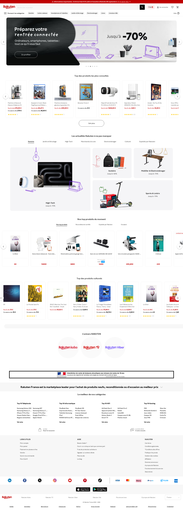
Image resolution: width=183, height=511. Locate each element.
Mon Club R (24, 459)
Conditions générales (152, 446)
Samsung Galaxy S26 (24, 408)
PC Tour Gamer (80, 410)
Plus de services (121, 497)
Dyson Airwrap (95, 506)
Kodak (120, 410)
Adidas (11, 506)
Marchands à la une (88, 141)
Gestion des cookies (151, 456)
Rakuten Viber (73, 497)
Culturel (128, 141)
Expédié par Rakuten (147, 141)
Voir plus (91, 123)
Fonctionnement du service (154, 468)
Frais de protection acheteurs (87, 449)
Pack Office (79, 415)
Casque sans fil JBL (124, 415)
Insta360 (121, 413)
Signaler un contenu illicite (85, 452)
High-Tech (69, 141)
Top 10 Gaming (149, 403)
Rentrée (31, 141)
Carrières (148, 443)
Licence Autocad (81, 413)
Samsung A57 (37, 408)
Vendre (22, 452)
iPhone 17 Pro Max (23, 413)
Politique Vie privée (151, 452)
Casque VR (147, 415)
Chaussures (62, 506)
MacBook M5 (79, 408)
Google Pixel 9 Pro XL (40, 415)
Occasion (124, 224)
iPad (60, 415)
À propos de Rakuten (148, 497)
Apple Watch (37, 417)
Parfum (78, 506)
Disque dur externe (82, 417)
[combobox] (78, 7)
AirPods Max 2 (107, 408)
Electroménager (110, 141)
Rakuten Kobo (26, 497)
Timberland (170, 506)
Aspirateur (27, 506)
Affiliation (148, 459)
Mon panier (24, 446)
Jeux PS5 (147, 417)
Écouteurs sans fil (108, 413)
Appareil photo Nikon (109, 410)
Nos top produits (61, 224)
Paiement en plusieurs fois (28, 449)
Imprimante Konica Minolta (67, 410)
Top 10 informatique (67, 403)
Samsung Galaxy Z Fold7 (41, 410)
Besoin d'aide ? (82, 443)
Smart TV (105, 417)
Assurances (148, 472)
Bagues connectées (23, 417)
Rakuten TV (49, 497)
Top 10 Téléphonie (24, 403)
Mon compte (24, 443)
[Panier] (177, 7)
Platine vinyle (122, 417)
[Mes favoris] (172, 7)
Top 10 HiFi (106, 403)
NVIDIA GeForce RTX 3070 (67, 417)
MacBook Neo (64, 408)
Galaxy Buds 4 (107, 415)
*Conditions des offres (152, 449)
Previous (4, 41)
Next (179, 41)
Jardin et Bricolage (50, 141)
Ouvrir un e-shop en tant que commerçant (91, 446)
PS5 (145, 408)
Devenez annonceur (151, 462)
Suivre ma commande (27, 456)
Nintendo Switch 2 (150, 410)
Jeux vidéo (147, 413)
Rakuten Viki (97, 497)
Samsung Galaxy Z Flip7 (25, 410)
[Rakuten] (9, 7)
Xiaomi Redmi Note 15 (24, 415)
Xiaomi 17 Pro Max (39, 413)
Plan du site (81, 456)
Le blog (79, 459)
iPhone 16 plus (152, 506)
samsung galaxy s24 (131, 506)
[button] (125, 1)
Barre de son (44, 506)
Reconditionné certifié (83, 224)
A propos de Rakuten (152, 465)
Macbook (112, 506)
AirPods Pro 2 (122, 408)
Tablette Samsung (65, 413)
